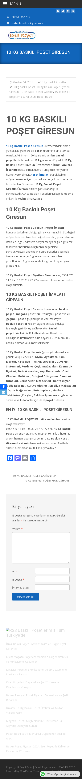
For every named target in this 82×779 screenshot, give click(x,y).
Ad (15, 571)
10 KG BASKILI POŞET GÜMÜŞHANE (48, 480)
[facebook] (58, 12)
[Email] (3, 392)
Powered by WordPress (19, 771)
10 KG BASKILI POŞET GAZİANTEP (32, 476)
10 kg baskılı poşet (23, 87)
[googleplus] (73, 12)
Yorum (17, 529)
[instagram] (68, 12)
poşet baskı (44, 96)
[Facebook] (3, 387)
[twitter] (63, 12)
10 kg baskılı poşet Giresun (36, 92)
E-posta (18, 579)
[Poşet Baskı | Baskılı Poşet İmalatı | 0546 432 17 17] (18, 34)
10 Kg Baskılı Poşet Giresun (24, 146)
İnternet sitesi (20, 587)
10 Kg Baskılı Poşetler (53, 82)
